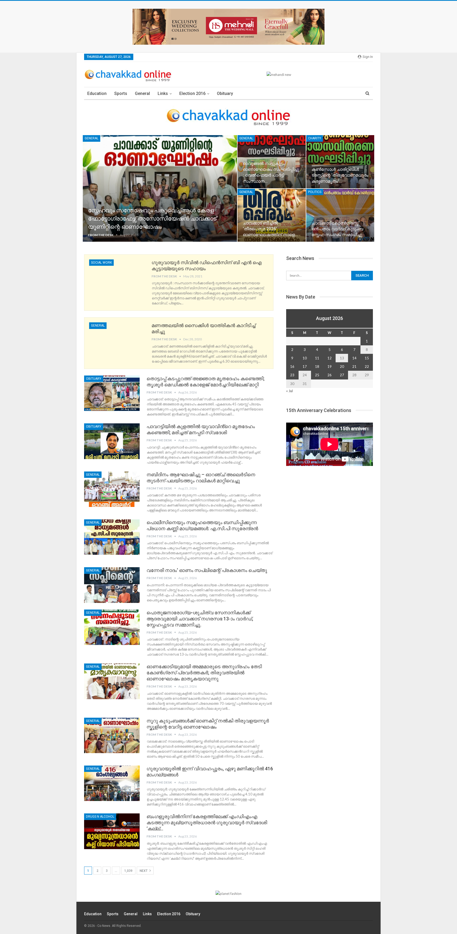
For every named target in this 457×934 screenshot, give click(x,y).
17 (305, 366)
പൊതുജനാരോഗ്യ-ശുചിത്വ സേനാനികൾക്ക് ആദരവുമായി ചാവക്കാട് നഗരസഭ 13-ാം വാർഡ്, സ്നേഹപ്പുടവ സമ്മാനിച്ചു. (200, 619)
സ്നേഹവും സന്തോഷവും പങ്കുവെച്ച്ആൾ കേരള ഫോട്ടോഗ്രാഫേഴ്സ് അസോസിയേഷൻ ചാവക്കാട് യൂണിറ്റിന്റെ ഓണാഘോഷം (152, 218)
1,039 (128, 871)
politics (314, 192)
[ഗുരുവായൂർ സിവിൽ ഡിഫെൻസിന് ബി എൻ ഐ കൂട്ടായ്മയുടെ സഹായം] (117, 277)
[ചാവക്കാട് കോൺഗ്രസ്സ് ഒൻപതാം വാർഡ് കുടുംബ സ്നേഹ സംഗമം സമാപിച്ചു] (340, 215)
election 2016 (192, 93)
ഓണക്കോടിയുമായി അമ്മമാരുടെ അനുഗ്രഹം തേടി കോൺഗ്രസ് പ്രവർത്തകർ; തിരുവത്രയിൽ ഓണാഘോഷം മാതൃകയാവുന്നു (204, 672)
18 (317, 366)
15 (367, 358)
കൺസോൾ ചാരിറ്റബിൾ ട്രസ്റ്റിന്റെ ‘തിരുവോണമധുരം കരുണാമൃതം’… (340, 175)
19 (329, 366)
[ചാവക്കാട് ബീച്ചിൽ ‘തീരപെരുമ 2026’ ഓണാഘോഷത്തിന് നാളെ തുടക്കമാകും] (271, 215)
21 (354, 366)
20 (342, 366)
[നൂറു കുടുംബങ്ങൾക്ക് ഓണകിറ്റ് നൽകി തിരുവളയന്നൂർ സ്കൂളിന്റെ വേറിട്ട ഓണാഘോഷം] (112, 735)
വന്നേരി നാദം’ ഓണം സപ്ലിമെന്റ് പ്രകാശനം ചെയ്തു (207, 570)
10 (305, 358)
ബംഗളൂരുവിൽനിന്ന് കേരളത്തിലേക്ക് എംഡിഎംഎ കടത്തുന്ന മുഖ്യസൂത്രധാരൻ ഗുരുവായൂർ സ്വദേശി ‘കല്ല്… (207, 822)
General (142, 93)
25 (317, 375)
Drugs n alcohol (100, 816)
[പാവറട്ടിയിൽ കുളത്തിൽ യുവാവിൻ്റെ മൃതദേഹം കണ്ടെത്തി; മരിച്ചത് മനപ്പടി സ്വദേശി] (112, 441)
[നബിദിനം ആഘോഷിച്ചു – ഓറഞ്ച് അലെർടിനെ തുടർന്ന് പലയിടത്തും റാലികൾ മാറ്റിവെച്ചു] (112, 489)
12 (329, 358)
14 (354, 358)
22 (367, 366)
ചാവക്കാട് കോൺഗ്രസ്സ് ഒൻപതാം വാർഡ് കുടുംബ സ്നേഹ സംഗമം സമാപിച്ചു (337, 229)
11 (317, 358)
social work (101, 262)
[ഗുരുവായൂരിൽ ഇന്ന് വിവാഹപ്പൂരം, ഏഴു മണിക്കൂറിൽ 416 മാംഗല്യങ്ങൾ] (112, 783)
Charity (314, 138)
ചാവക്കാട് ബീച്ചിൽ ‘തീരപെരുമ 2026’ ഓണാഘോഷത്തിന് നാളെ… (270, 229)
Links (163, 93)
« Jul (289, 391)
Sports (120, 93)
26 (329, 375)
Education (97, 93)
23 (292, 375)
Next (144, 871)
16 (292, 366)
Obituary (225, 93)
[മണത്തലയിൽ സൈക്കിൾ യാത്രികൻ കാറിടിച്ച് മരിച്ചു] (117, 340)
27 (342, 375)
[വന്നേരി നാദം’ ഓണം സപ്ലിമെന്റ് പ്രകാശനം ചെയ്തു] (112, 585)
